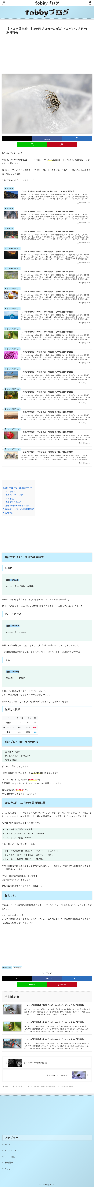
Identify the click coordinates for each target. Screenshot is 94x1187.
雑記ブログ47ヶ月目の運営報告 (18, 488)
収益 (10, 499)
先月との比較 (14, 502)
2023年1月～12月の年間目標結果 (18, 509)
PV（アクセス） (15, 495)
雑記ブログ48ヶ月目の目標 (16, 506)
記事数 (11, 491)
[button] (87, 643)
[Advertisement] (47, 55)
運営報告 (18, 968)
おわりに (8, 513)
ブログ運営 (7, 968)
